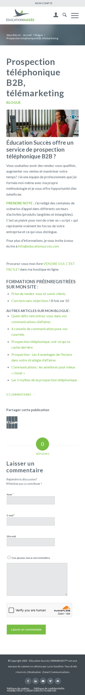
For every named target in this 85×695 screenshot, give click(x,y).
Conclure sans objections (30, 300)
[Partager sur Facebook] (7, 422)
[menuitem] (43, 3)
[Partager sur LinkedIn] (13, 422)
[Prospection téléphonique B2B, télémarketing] (42, 123)
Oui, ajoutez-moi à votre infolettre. (30, 557)
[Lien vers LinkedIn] (35, 681)
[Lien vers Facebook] (28, 681)
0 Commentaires (18, 394)
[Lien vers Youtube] (43, 681)
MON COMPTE (43, 3)
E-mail (11, 515)
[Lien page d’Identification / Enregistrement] (53, 15)
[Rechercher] (62, 15)
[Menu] (73, 15)
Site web (11, 536)
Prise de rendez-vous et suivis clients (38, 294)
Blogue (13, 102)
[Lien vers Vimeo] (50, 681)
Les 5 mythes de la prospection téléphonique (44, 380)
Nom (10, 494)
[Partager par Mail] (16, 422)
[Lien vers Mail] (57, 681)
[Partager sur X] (9, 422)
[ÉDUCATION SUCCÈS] (35, 15)
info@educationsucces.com (38, 246)
